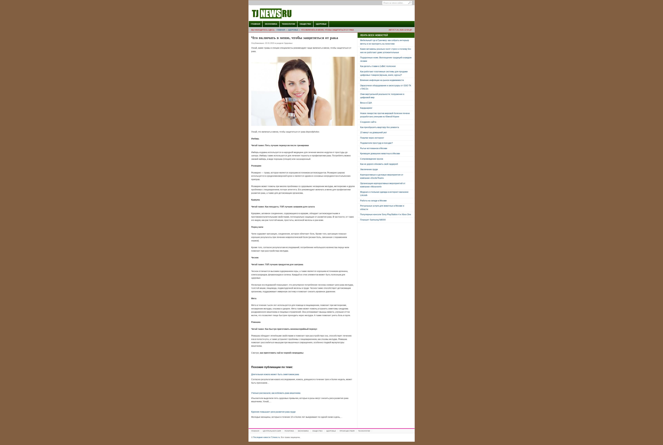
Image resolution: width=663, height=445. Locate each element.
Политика (289, 431)
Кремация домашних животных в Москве (380, 153)
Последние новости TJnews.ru (281, 13)
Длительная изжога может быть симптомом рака (275, 374)
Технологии (288, 24)
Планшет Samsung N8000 (373, 220)
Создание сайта (368, 122)
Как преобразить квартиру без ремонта (379, 127)
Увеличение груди (369, 169)
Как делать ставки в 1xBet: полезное (378, 66)
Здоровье (321, 24)
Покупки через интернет (372, 138)
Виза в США (366, 103)
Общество (305, 24)
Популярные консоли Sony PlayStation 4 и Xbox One (385, 214)
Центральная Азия (272, 431)
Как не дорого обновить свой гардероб (379, 164)
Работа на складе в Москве (373, 200)
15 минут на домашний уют (373, 132)
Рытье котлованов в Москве (373, 148)
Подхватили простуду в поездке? (376, 143)
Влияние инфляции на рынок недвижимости (382, 80)
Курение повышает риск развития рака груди (273, 412)
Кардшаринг (366, 108)
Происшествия (347, 431)
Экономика (271, 24)
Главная (255, 24)
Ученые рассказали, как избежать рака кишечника (275, 393)
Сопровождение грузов (371, 159)
